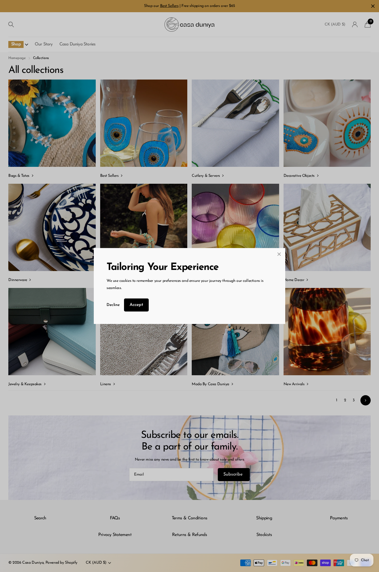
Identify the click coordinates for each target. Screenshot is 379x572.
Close (279, 254)
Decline (113, 305)
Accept (136, 305)
